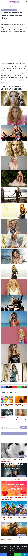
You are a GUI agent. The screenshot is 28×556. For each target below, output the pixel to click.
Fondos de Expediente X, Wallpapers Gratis (13, 479)
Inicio (3, 6)
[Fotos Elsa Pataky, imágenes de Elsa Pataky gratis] (21, 412)
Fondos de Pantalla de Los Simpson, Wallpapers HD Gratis (7, 406)
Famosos (4, 9)
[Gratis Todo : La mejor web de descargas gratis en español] (14, 2)
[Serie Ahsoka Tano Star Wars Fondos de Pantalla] (21, 399)
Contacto (16, 550)
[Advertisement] (14, 48)
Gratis (4, 546)
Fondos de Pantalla (9, 6)
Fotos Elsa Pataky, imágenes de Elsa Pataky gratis (20, 419)
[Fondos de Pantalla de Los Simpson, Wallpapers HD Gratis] (7, 399)
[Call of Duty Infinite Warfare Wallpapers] (7, 412)
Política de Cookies (10, 548)
